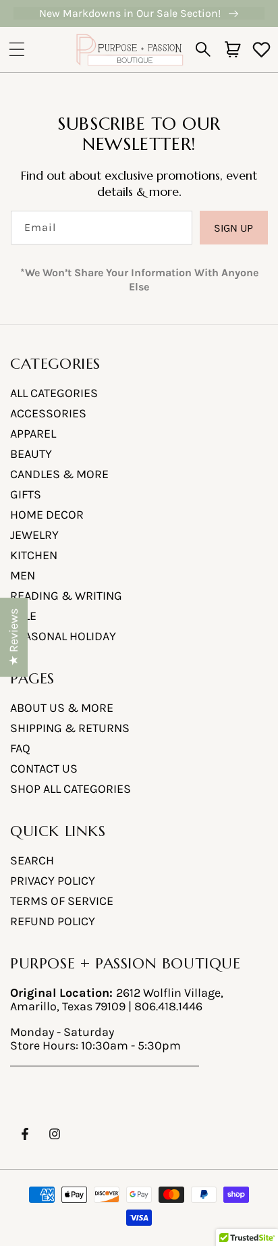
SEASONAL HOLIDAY (63, 636)
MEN (22, 575)
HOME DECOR (47, 514)
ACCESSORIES (48, 413)
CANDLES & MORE (59, 474)
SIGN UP (233, 228)
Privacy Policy (52, 880)
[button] (17, 49)
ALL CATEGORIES (54, 393)
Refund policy (52, 921)
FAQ (20, 748)
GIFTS (25, 494)
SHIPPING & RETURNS (70, 728)
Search (32, 860)
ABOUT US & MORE (61, 708)
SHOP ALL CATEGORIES (70, 789)
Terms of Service (61, 901)
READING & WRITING (66, 595)
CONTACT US (44, 768)
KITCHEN (33, 555)
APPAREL (33, 433)
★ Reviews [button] (13, 637)
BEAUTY (31, 454)
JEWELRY (34, 535)
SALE (23, 616)
